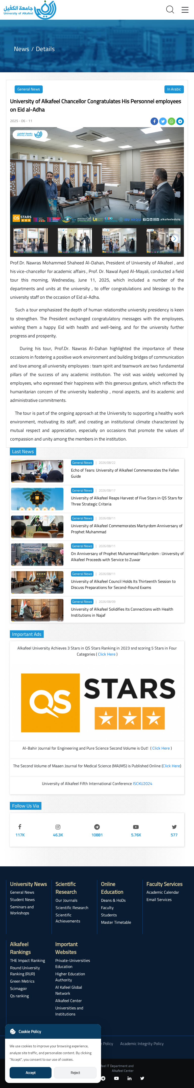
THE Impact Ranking (27, 960)
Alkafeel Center (68, 1001)
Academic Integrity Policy (142, 1043)
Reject (75, 1072)
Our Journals (66, 900)
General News (28, 89)
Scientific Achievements (68, 918)
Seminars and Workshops (22, 910)
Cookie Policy (102, 1043)
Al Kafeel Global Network (68, 990)
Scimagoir (18, 988)
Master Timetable (116, 922)
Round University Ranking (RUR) (25, 971)
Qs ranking (19, 996)
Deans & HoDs (113, 900)
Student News (22, 899)
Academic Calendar (163, 892)
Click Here (106, 654)
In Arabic (174, 89)
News (21, 49)
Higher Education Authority (70, 977)
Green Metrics (22, 981)
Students (109, 915)
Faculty (107, 908)
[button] (174, 238)
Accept (31, 1072)
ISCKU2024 (142, 783)
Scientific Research (72, 908)
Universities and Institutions (69, 1011)
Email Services (159, 899)
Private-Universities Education (72, 963)
